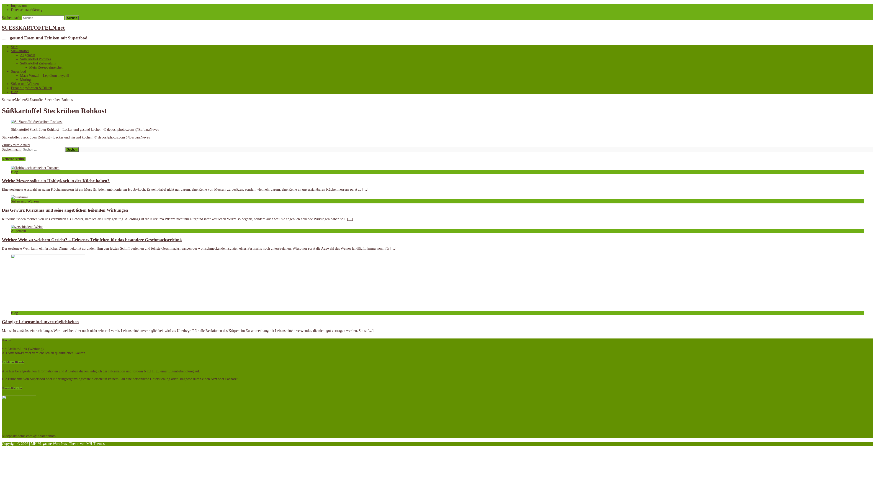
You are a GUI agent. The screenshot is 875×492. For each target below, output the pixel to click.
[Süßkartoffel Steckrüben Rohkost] (36, 122)
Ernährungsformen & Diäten (31, 88)
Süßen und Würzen (25, 84)
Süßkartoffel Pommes (35, 59)
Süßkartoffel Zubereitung (38, 63)
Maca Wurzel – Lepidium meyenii (44, 75)
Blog (14, 92)
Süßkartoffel (20, 51)
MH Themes (95, 444)
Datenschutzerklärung (26, 10)
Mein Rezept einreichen (46, 67)
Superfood (18, 71)
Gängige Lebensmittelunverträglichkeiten (40, 321)
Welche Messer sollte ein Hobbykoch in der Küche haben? (56, 180)
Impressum (19, 6)
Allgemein (27, 55)
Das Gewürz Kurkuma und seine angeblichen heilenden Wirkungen (65, 210)
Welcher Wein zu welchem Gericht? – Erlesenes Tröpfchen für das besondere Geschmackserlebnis (92, 239)
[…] (365, 189)
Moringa (26, 80)
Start (14, 47)
